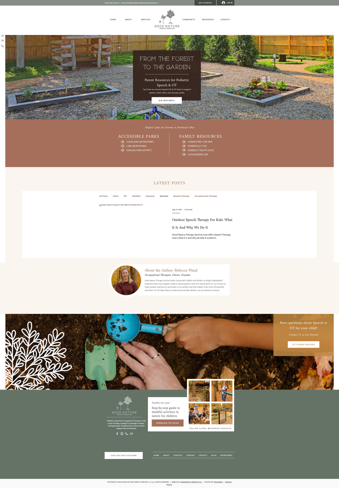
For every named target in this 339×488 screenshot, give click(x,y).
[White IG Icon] (122, 433)
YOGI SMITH (218, 482)
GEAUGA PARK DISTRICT (139, 150)
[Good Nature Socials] (126, 433)
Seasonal (150, 196)
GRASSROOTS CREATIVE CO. (191, 482)
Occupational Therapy (206, 196)
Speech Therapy (181, 196)
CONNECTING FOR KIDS (200, 141)
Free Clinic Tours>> (112, 2)
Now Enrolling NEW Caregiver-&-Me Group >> (140, 2)
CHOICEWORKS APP (198, 154)
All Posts (103, 196)
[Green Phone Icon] (2, 46)
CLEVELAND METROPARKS (140, 141)
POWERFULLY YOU (197, 146)
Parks (115, 196)
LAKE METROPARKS (136, 146)
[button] (189, 19)
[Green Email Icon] (2, 40)
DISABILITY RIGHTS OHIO (201, 150)
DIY (125, 196)
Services (164, 196)
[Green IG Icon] (2, 35)
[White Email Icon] (131, 433)
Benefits (136, 196)
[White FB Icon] (117, 433)
